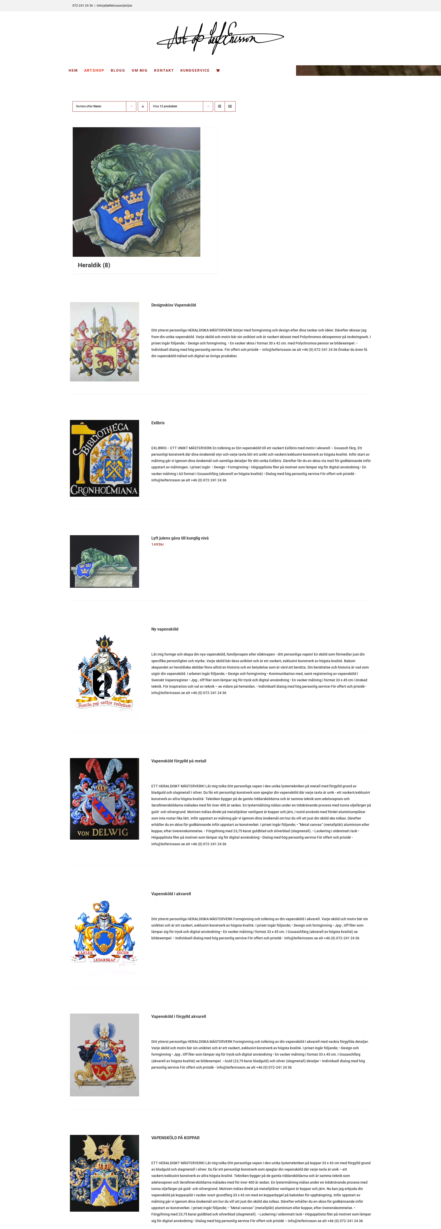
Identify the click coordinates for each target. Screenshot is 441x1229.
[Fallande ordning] (143, 106)
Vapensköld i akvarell (171, 893)
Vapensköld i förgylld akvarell (178, 1016)
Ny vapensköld (164, 629)
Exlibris (158, 422)
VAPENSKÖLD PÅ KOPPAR (175, 1137)
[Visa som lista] (230, 106)
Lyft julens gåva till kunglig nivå (180, 538)
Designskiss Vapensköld (173, 305)
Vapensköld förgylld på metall (178, 761)
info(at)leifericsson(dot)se (114, 5)
